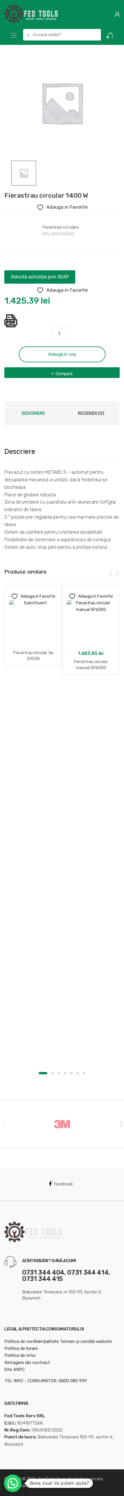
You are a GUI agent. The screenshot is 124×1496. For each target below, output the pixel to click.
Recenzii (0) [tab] (91, 413)
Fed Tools (47, 1479)
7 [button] (84, 1073)
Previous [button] (3, 1124)
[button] (12, 1483)
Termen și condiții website (86, 1341)
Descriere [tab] (33, 413)
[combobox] (62, 35)
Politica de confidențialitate (31, 1341)
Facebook (63, 1184)
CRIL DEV (67, 1485)
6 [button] (78, 1073)
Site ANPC (14, 1369)
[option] (62, 103)
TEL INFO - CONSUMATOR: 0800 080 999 (45, 1380)
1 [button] (43, 1073)
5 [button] (71, 1073)
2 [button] (52, 1073)
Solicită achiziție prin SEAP (40, 277)
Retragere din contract (27, 1362)
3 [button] (59, 1073)
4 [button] (65, 1073)
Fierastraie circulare (60, 227)
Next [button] (121, 1124)
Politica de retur (20, 1355)
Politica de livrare (21, 1348)
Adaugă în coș (62, 354)
